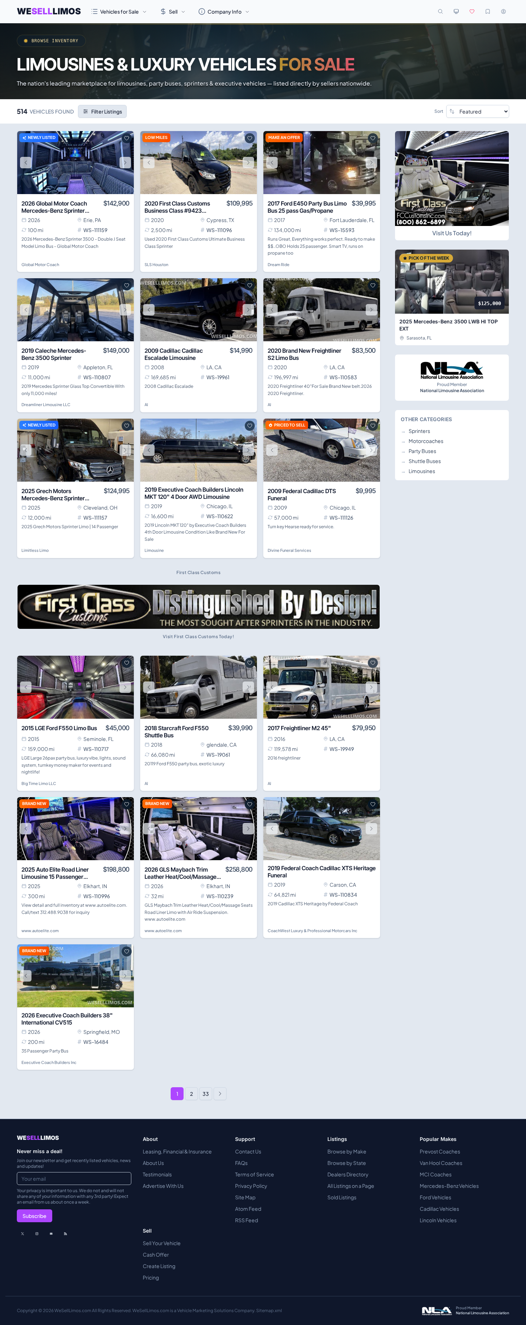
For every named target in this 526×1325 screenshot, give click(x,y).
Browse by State (346, 1163)
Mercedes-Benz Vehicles (449, 1185)
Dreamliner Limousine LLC (45, 404)
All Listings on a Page (350, 1185)
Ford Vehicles (435, 1197)
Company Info (225, 11)
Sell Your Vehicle (162, 1243)
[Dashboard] (503, 11)
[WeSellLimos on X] (22, 1233)
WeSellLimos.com (73, 1310)
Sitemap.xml (269, 1310)
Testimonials (157, 1174)
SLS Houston (156, 264)
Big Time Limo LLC (38, 783)
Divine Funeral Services (289, 550)
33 (206, 1093)
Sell (173, 11)
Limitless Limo (35, 550)
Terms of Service (254, 1174)
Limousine (154, 550)
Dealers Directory (348, 1174)
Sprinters (415, 431)
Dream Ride (278, 264)
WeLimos (49, 11)
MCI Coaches (436, 1174)
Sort (438, 111)
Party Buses (418, 451)
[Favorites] (472, 11)
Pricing (151, 1277)
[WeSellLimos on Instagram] (37, 1233)
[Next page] (220, 1093)
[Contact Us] (51, 1233)
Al (146, 404)
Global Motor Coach (40, 264)
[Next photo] (125, 162)
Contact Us (248, 1151)
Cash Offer (156, 1254)
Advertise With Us (163, 1185)
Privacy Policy (251, 1185)
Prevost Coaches (440, 1151)
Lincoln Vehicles (438, 1220)
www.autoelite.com (40, 930)
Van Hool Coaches (441, 1163)
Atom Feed (248, 1208)
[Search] (440, 11)
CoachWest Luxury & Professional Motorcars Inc (312, 930)
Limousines (418, 471)
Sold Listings (341, 1197)
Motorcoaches (422, 441)
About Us (153, 1163)
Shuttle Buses (421, 461)
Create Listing (159, 1266)
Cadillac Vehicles (439, 1208)
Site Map (245, 1197)
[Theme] (456, 11)
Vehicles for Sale (119, 11)
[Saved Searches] (487, 11)
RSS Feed (246, 1220)
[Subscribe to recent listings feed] (65, 1233)
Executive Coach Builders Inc (49, 1062)
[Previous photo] (25, 162)
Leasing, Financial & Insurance (177, 1151)
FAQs (241, 1163)
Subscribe (35, 1216)
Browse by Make (346, 1151)
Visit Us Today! (452, 233)
